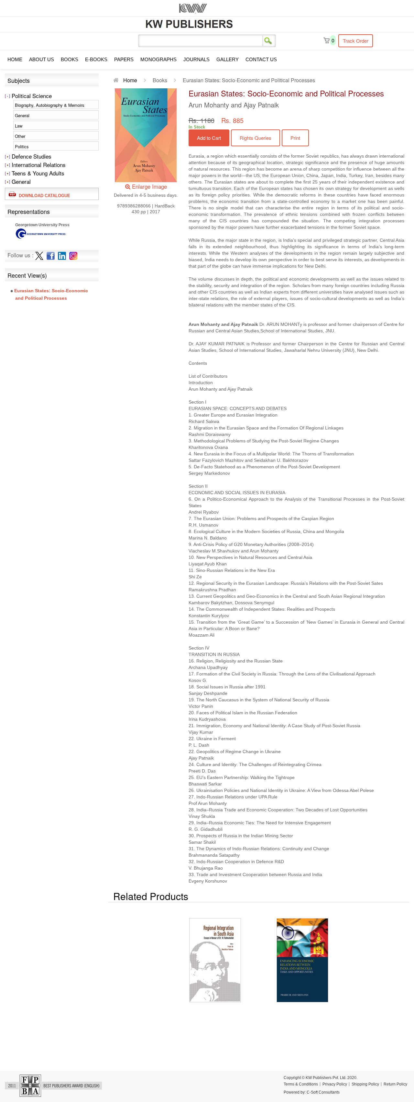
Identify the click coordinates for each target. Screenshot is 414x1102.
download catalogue (43, 195)
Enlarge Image (148, 186)
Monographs (158, 59)
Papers (124, 59)
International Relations (38, 165)
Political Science (31, 96)
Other (20, 136)
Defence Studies (30, 156)
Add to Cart (209, 137)
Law (18, 126)
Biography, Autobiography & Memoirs (49, 105)
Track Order (355, 40)
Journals (196, 59)
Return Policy (395, 1084)
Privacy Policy (334, 1084)
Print (295, 137)
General (22, 115)
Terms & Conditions (301, 1084)
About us (41, 59)
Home (14, 59)
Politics (22, 146)
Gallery (227, 59)
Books (69, 59)
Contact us (261, 59)
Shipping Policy (365, 1084)
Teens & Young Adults (37, 173)
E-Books (96, 59)
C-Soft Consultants (323, 1092)
